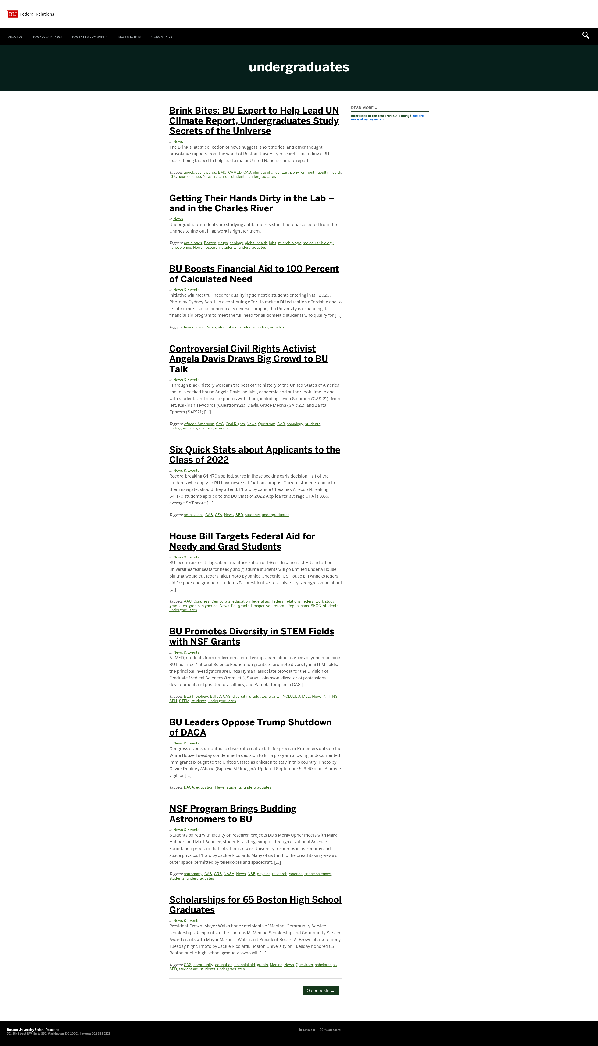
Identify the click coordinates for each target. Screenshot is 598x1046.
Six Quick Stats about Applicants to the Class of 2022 (254, 455)
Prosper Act (261, 605)
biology (202, 696)
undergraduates (262, 176)
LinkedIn (309, 1030)
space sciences (317, 873)
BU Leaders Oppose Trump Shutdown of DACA (250, 727)
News (178, 141)
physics (263, 873)
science (296, 873)
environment (303, 172)
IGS (172, 176)
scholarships (326, 964)
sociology (295, 423)
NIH (327, 696)
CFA (218, 514)
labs (272, 243)
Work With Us (161, 36)
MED (306, 696)
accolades (193, 172)
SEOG (316, 605)
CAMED (235, 172)
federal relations (286, 601)
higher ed (210, 605)
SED (239, 514)
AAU (188, 601)
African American (199, 423)
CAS (247, 172)
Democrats (221, 601)
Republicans (298, 605)
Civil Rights (235, 423)
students (238, 176)
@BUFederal (332, 1030)
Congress (201, 601)
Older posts (321, 990)
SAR (281, 423)
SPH (173, 700)
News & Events (129, 36)
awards (209, 172)
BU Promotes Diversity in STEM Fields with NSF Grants (251, 636)
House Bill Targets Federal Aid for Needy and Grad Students (242, 541)
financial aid (194, 327)
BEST (189, 696)
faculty (322, 172)
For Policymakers (47, 36)
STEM (184, 700)
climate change (266, 172)
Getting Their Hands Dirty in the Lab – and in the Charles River (251, 203)
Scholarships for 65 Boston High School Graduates (255, 905)
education (241, 601)
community (203, 964)
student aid (228, 327)
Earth (286, 172)
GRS (218, 873)
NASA (229, 873)
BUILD (215, 696)
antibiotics (193, 243)
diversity (239, 696)
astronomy (193, 873)
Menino (276, 964)
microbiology (289, 243)
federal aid (261, 601)
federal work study (318, 601)
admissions (193, 514)
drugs (223, 243)
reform (279, 605)
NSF (336, 696)
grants (194, 605)
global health (256, 243)
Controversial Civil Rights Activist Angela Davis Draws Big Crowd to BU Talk (248, 359)
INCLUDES (290, 696)
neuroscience (189, 176)
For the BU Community (90, 36)
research (221, 176)
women (221, 428)
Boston (210, 243)
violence (206, 428)
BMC (222, 172)
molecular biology (318, 243)
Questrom (266, 423)
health (335, 172)
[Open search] (587, 35)
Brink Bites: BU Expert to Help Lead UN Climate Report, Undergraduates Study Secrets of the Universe (254, 121)
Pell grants (240, 605)
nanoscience (180, 247)
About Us (15, 36)
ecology (236, 243)
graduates (178, 605)
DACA (189, 787)
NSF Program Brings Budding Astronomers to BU (232, 814)
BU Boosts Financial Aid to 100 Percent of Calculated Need (254, 274)
